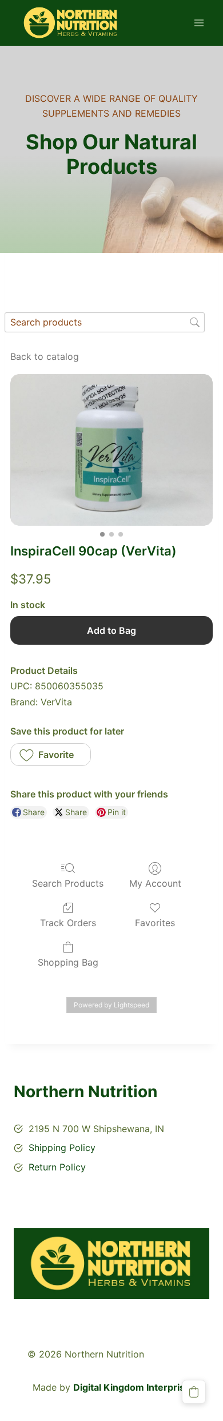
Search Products (67, 883)
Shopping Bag (68, 962)
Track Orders (68, 922)
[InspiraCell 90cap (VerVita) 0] (111, 450)
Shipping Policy (62, 1147)
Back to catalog (44, 356)
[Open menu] (198, 22)
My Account (155, 883)
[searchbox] (105, 322)
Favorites (155, 922)
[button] (50, 754)
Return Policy (57, 1167)
